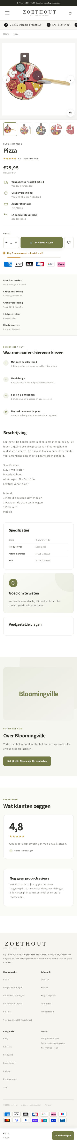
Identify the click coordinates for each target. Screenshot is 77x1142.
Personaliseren (10, 1079)
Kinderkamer (9, 1063)
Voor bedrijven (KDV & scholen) (17, 1020)
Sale (5, 1087)
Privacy (48, 1105)
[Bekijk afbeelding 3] (41, 129)
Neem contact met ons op (53, 1043)
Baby (5, 1038)
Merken (44, 987)
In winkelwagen (63, 1135)
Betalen (6, 1011)
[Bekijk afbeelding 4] (56, 129)
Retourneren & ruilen (13, 1003)
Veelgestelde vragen (12, 987)
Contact (6, 979)
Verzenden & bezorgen (13, 995)
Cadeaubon (46, 1003)
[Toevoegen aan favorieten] (69, 242)
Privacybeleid (47, 1011)
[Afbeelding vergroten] (71, 113)
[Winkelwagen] (70, 13)
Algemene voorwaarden (31, 1105)
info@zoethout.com (50, 1038)
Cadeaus (7, 1071)
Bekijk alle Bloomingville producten (27, 761)
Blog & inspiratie (48, 995)
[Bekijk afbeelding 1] (10, 129)
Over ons (45, 979)
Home (6, 33)
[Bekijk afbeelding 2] (25, 129)
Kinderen (7, 1046)
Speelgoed (8, 1054)
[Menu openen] (7, 13)
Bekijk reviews (30, 158)
